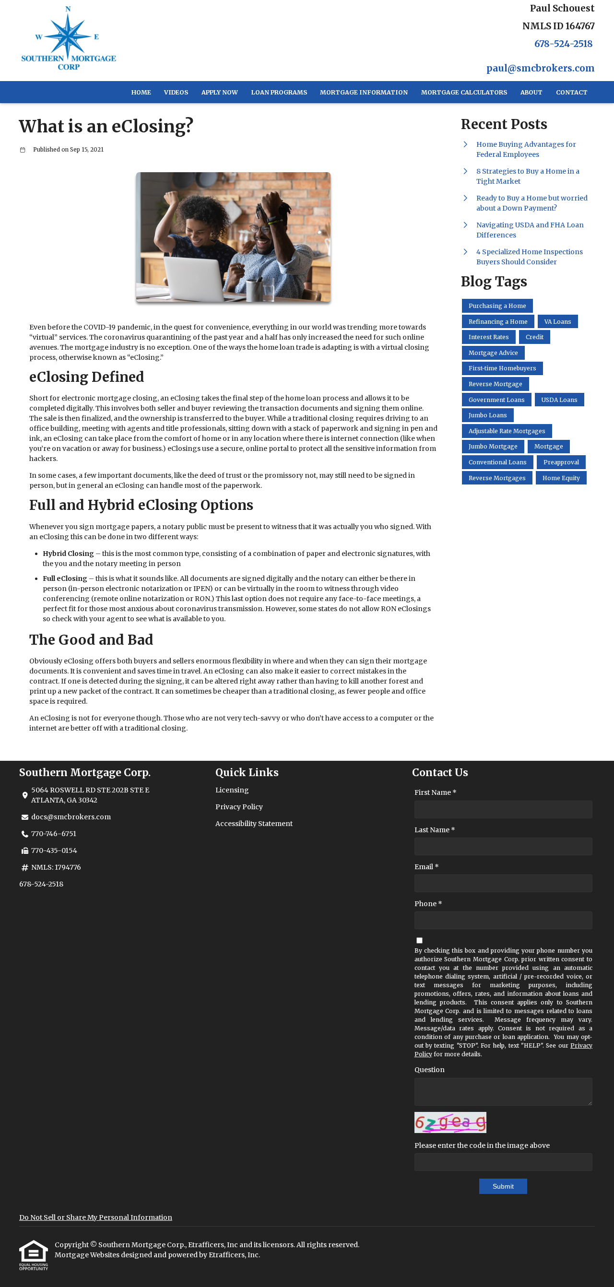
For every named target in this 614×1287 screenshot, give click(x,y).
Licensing (232, 790)
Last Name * (434, 830)
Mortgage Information (364, 92)
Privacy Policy (239, 807)
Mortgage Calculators (464, 92)
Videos (176, 92)
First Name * (435, 792)
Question (429, 1069)
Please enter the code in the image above (482, 1145)
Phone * (428, 903)
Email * (426, 866)
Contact (572, 92)
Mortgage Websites (88, 1255)
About (531, 92)
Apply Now (219, 92)
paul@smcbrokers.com (540, 68)
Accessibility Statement (254, 823)
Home (141, 92)
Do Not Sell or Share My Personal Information (95, 1217)
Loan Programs (279, 92)
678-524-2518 (563, 43)
